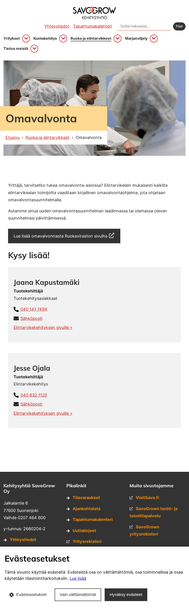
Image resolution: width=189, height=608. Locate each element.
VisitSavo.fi (147, 497)
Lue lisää (78, 578)
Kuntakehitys (45, 38)
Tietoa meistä (15, 48)
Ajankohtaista (86, 508)
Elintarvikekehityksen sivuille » (43, 327)
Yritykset (11, 38)
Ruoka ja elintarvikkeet (91, 38)
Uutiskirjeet (84, 530)
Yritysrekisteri (87, 541)
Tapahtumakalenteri (92, 26)
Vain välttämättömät (78, 594)
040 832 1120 (34, 395)
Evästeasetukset (31, 594)
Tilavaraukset (86, 497)
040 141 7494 (34, 309)
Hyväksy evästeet (126, 594)
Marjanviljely (136, 38)
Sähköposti (31, 318)
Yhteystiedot (56, 26)
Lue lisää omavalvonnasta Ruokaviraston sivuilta (60, 236)
